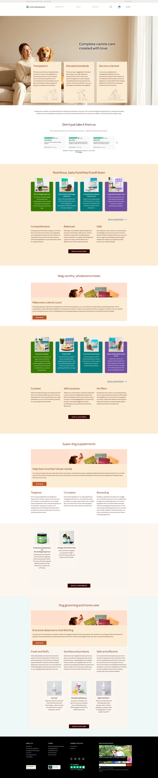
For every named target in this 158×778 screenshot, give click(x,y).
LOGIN (128, 7)
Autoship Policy (53, 750)
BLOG (78, 7)
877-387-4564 (47, 1)
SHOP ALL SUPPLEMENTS (79, 586)
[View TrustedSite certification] (31, 767)
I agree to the (107, 767)
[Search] (110, 6)
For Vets (28, 753)
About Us (29, 746)
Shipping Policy (53, 748)
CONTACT (95, 7)
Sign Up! (129, 765)
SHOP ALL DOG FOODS (79, 251)
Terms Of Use (52, 755)
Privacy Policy (52, 753)
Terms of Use (110, 767)
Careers (72, 748)
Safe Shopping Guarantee (56, 746)
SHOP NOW (39, 317)
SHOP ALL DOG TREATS (79, 417)
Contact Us (73, 746)
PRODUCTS (59, 7)
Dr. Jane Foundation (32, 748)
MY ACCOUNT (128, 1)
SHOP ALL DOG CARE (79, 726)
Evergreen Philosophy (32, 750)
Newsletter (29, 757)
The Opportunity (31, 755)
